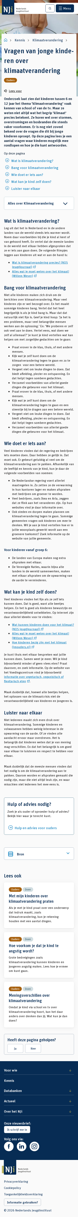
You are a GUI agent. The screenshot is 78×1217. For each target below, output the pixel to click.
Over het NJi (13, 1111)
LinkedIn (21, 1146)
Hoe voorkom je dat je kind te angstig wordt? (39, 955)
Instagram (34, 1146)
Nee (33, 1048)
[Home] (6, 40)
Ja (15, 1048)
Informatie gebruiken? (22, 1202)
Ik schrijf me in (17, 1129)
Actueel (9, 1101)
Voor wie (10, 1070)
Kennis (9, 1080)
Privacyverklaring (16, 1181)
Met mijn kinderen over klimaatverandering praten (39, 905)
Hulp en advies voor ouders (36, 827)
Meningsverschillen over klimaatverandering (39, 1005)
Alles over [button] (31, 203)
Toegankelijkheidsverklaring (23, 1194)
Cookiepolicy (12, 1188)
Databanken (13, 1090)
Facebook (9, 1146)
